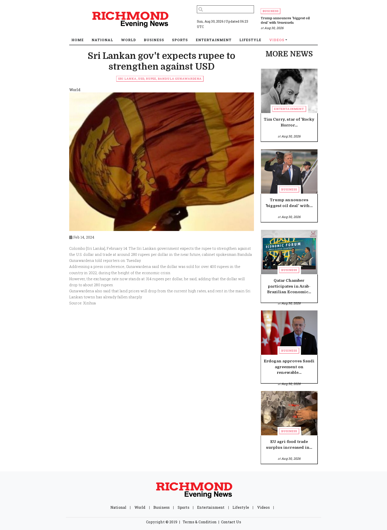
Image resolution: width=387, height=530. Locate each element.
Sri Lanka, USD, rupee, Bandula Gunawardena (160, 79)
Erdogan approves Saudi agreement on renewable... (289, 367)
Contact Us (231, 521)
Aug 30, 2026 (274, 28)
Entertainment (289, 109)
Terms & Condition (200, 521)
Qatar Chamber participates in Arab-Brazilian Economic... (289, 286)
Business (270, 11)
